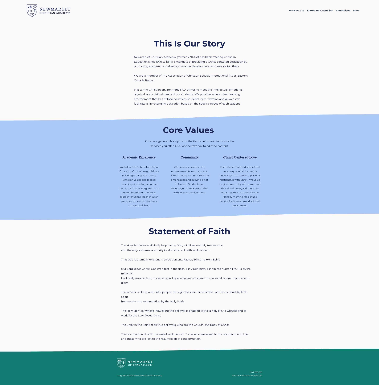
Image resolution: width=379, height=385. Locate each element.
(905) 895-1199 (256, 372)
